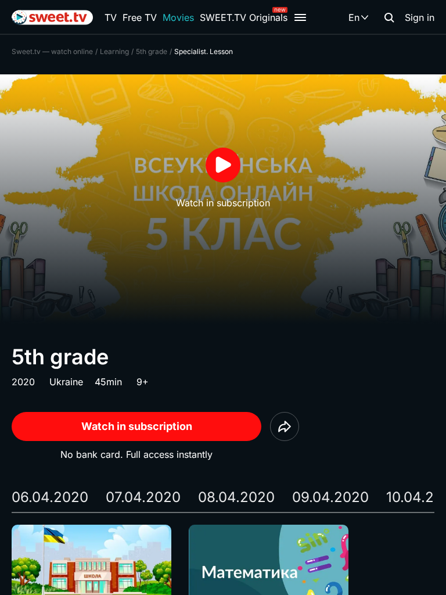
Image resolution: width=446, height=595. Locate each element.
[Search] (389, 17)
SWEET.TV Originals (243, 17)
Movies (178, 17)
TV (111, 17)
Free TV (140, 17)
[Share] (284, 426)
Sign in (419, 17)
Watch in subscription (136, 426)
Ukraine (66, 382)
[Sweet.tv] (52, 17)
